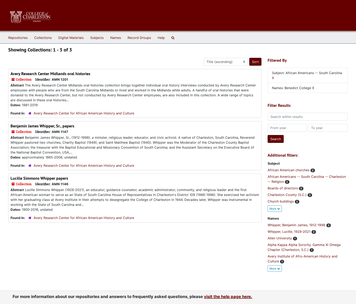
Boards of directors (283, 188)
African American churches (289, 170)
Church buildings (281, 201)
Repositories (18, 38)
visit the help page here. (228, 296)
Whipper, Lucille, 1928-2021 (290, 231)
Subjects (97, 38)
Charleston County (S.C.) (288, 195)
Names (115, 38)
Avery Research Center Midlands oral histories (50, 73)
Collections (43, 38)
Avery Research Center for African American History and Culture (84, 113)
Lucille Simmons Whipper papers (39, 178)
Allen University (280, 238)
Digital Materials (71, 38)
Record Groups (139, 38)
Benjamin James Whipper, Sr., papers (42, 126)
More (273, 208)
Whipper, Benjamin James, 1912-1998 (297, 225)
